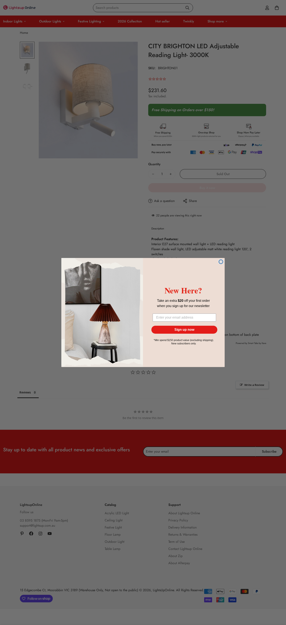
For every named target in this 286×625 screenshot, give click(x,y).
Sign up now (184, 329)
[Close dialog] (221, 262)
